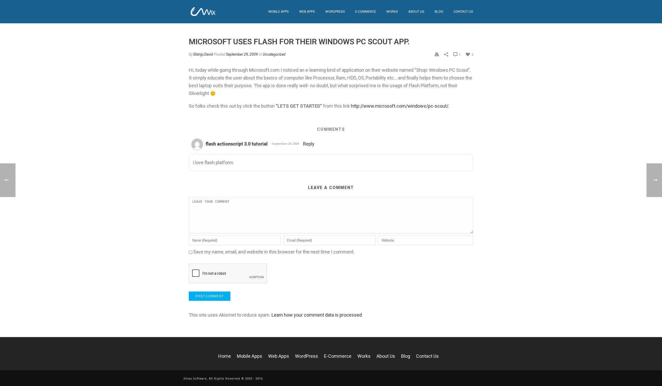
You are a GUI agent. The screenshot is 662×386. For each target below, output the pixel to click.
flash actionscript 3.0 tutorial (237, 144)
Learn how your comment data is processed (317, 315)
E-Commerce (337, 356)
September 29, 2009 (242, 54)
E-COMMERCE (365, 11)
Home (224, 356)
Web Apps (307, 11)
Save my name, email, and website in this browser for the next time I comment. (274, 251)
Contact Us (463, 11)
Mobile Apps (278, 11)
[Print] (437, 54)
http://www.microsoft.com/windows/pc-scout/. (400, 106)
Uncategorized (274, 54)
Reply (308, 144)
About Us (416, 11)
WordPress (335, 11)
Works (364, 356)
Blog (439, 11)
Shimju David (203, 54)
